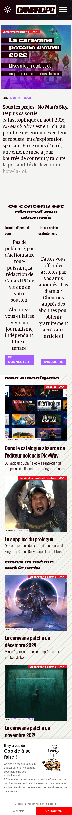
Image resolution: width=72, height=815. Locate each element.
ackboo (9, 530)
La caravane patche (16, 31)
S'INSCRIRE (53, 361)
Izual (6, 97)
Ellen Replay (12, 439)
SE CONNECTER (18, 359)
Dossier (51, 386)
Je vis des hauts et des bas (38, 478)
